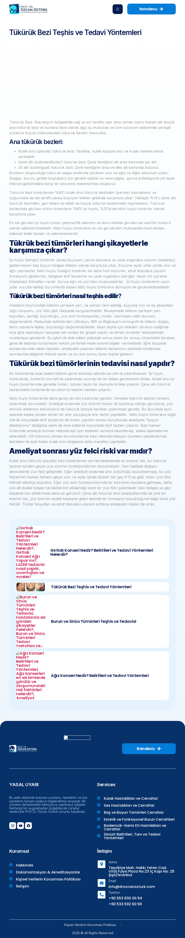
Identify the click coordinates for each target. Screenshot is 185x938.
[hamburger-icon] (118, 9)
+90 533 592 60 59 (125, 904)
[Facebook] (28, 825)
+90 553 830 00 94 (125, 898)
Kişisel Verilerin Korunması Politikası (90, 925)
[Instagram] (12, 825)
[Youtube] (20, 825)
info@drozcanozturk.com (132, 886)
